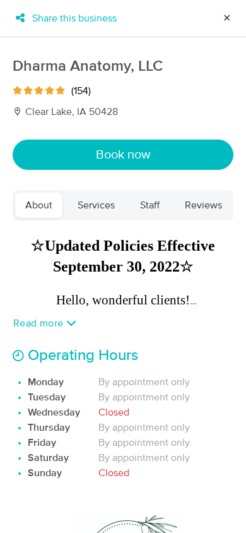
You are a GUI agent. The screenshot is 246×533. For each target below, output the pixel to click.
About (38, 205)
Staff (150, 205)
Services (96, 205)
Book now (123, 154)
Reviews (203, 205)
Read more (39, 323)
